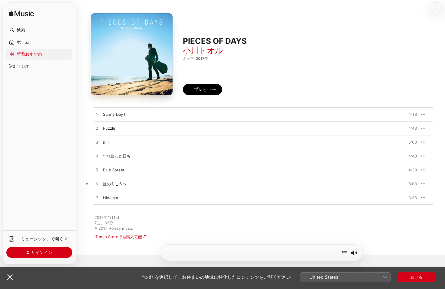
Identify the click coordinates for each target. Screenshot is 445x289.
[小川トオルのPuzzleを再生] (97, 128)
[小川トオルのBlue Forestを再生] (97, 170)
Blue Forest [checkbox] (113, 169)
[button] (39, 30)
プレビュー (409, 114)
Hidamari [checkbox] (111, 197)
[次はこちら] (344, 252)
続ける (416, 277)
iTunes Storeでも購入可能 (118, 236)
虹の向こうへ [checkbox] (115, 183)
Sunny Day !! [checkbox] (115, 114)
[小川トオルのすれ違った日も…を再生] (97, 156)
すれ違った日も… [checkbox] (118, 156)
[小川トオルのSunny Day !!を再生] (97, 114)
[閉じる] (10, 277)
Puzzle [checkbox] (109, 128)
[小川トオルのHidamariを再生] (97, 198)
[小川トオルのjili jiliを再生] (97, 142)
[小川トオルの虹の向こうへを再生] (97, 184)
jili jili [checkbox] (107, 142)
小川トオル (203, 50)
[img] (21, 13)
